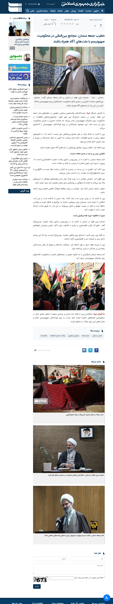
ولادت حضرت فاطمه (57, 335)
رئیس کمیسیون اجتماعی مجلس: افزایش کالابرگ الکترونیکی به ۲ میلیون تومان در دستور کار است (19, 141)
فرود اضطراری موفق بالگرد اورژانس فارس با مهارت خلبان (18, 92)
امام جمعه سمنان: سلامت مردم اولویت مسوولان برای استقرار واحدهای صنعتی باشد (74, 535)
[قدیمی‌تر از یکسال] (69, 389)
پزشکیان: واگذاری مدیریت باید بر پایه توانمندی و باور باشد (21, 42)
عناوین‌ (96, 11)
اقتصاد (80, 11)
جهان (67, 11)
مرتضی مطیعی (73, 335)
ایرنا (83, 4)
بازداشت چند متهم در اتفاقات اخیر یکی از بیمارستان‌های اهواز (20, 182)
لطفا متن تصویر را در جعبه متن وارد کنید (89, 578)
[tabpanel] (19, 36)
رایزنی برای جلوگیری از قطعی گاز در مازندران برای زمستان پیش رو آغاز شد (18, 161)
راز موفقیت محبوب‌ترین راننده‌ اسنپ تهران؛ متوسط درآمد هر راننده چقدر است (18, 101)
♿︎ (107, 597)
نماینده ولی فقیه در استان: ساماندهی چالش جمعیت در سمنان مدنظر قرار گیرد (76, 475)
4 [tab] (10, 18)
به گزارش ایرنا (99, 314)
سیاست (88, 11)
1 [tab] (19, 18)
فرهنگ (53, 11)
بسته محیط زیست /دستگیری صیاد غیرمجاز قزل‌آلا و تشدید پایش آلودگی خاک (19, 120)
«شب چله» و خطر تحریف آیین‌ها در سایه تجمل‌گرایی (85, 414)
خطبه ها (44, 335)
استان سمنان (97, 335)
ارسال (37, 586)
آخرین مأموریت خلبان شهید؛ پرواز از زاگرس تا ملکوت (19, 131)
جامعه (60, 11)
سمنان (46, 19)
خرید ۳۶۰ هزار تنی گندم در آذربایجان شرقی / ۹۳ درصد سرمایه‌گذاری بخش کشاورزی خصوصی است (18, 171)
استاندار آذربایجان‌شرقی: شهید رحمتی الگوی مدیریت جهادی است (18, 110)
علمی (32, 11)
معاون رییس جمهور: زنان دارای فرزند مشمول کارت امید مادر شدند (18, 152)
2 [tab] (16, 18)
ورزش (73, 11)
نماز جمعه (85, 335)
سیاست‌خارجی (42, 11)
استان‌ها (53, 19)
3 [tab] (13, 18)
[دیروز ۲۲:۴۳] (19, 28)
